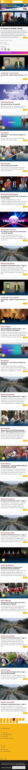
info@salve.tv (6, 733)
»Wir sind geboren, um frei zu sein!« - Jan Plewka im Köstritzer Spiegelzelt (13, 329)
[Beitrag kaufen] (8, 49)
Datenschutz (5, 749)
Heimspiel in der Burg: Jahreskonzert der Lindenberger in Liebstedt (13, 603)
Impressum (5, 736)
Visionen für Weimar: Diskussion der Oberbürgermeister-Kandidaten (11, 568)
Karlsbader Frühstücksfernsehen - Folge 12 (13, 638)
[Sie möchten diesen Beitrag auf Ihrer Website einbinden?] (5, 49)
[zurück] (4, 719)
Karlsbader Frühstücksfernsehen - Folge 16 (13, 265)
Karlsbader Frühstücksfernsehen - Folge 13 (13, 535)
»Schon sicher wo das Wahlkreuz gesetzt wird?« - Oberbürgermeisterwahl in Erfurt (13, 431)
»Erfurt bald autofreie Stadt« (9, 165)
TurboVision (11, 738)
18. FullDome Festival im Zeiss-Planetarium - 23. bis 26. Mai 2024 (14, 232)
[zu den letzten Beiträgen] (17, 722)
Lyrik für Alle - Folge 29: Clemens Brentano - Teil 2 (14, 300)
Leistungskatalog (6, 751)
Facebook (5, 759)
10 (10, 722)
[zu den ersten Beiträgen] (1, 719)
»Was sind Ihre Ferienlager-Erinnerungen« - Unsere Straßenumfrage (14, 672)
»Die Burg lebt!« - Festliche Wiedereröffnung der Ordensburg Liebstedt (14, 466)
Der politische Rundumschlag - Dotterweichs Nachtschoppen (14, 197)
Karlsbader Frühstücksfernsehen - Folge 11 (13, 704)
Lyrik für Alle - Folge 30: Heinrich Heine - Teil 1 (14, 75)
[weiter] (13, 722)
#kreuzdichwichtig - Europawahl (10, 104)
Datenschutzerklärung (21, 764)
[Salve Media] (14, 7)
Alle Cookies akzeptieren (19, 767)
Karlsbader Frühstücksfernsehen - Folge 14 (13, 501)
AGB (3, 747)
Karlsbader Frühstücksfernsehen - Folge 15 (13, 396)
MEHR (25, 37)
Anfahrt (4, 746)
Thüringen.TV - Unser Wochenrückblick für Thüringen (13, 135)
